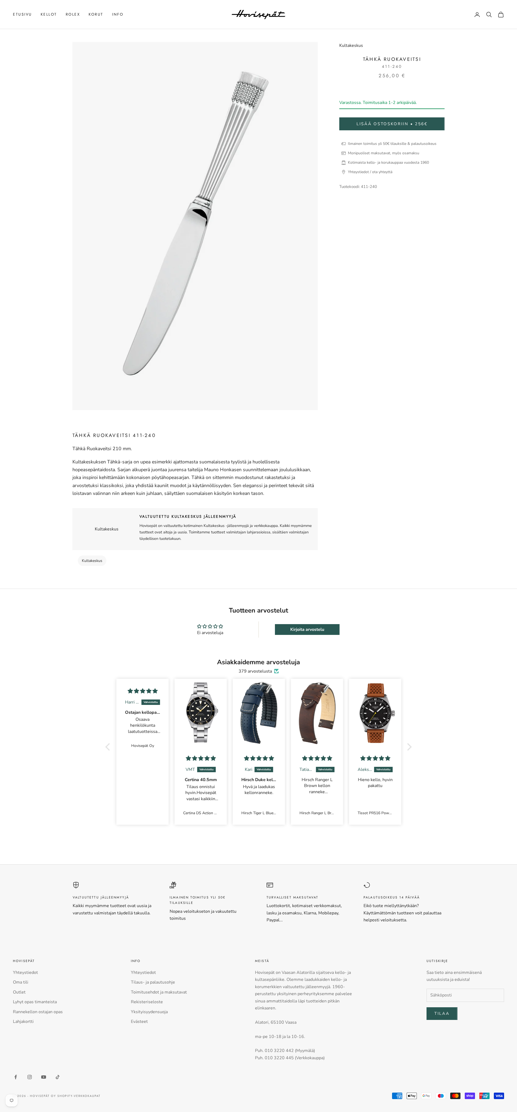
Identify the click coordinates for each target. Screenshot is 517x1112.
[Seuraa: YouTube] (43, 1077)
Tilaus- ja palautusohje (153, 982)
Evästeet (139, 1021)
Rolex (73, 14)
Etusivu (22, 14)
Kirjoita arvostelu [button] (307, 629)
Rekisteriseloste (147, 1002)
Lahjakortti (23, 1021)
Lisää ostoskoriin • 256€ (392, 124)
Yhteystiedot (25, 972)
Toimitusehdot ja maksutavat (159, 992)
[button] (109, 746)
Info (117, 14)
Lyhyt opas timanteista (35, 1002)
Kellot (49, 14)
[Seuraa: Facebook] (15, 1077)
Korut (96, 14)
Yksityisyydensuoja (149, 1012)
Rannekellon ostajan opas (38, 1012)
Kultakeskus (351, 45)
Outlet (19, 992)
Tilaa (442, 1013)
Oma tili (20, 982)
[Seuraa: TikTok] (57, 1077)
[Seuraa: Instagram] (29, 1077)
